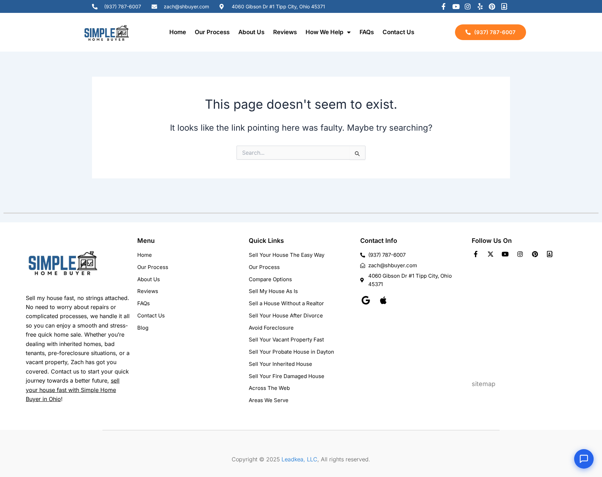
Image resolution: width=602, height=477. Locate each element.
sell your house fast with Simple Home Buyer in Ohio (72, 389)
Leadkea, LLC (299, 459)
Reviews (285, 32)
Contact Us (398, 32)
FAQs (367, 32)
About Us (251, 32)
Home (177, 32)
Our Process (212, 32)
